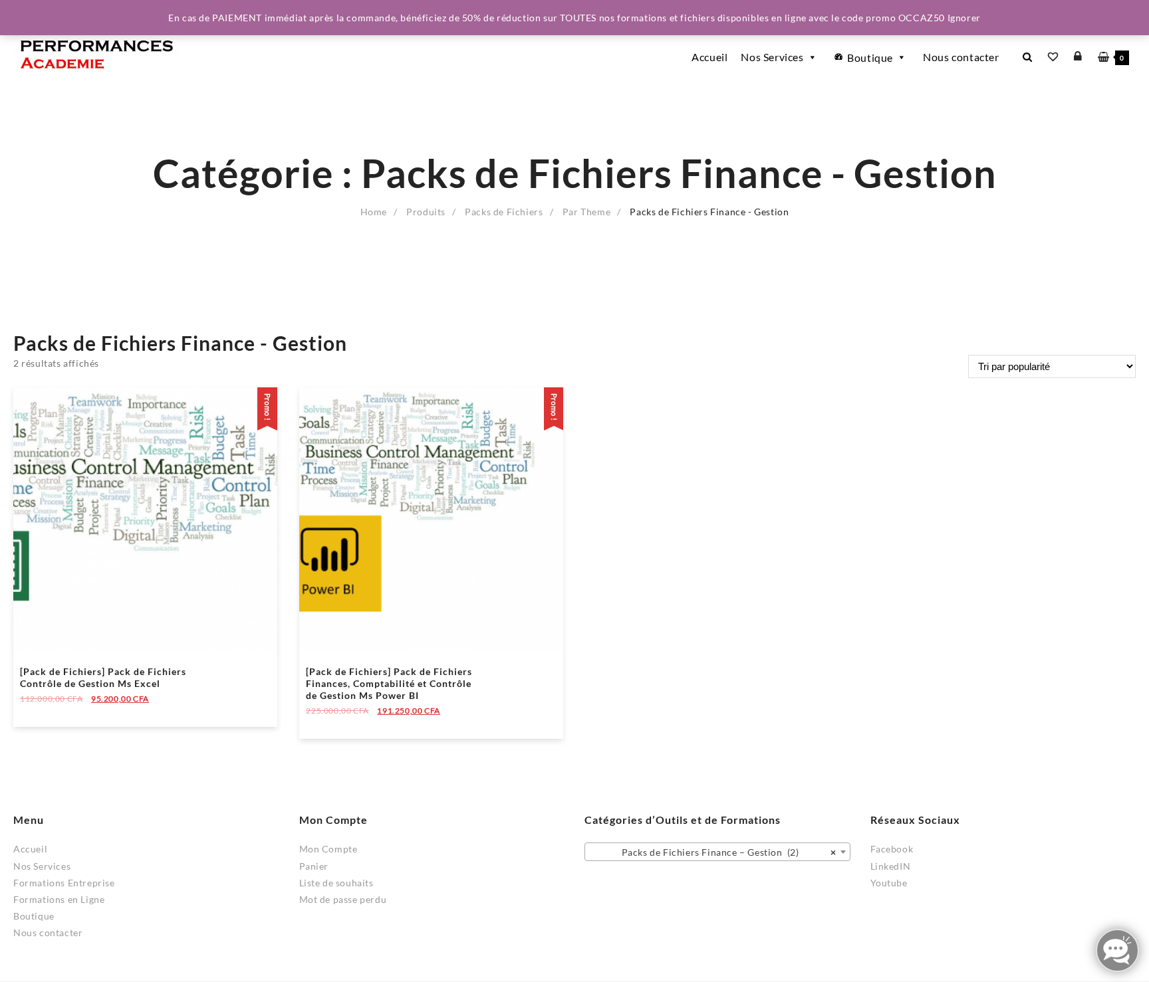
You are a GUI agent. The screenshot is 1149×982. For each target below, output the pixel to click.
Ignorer (964, 17)
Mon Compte (328, 848)
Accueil (709, 56)
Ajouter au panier (59, 708)
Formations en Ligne (58, 899)
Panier (314, 866)
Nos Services (772, 56)
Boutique (870, 57)
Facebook (892, 848)
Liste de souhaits (336, 882)
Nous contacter (961, 56)
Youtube (889, 882)
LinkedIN (890, 866)
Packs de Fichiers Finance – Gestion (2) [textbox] (721, 852)
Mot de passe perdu (343, 899)
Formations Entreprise (64, 882)
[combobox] (717, 851)
